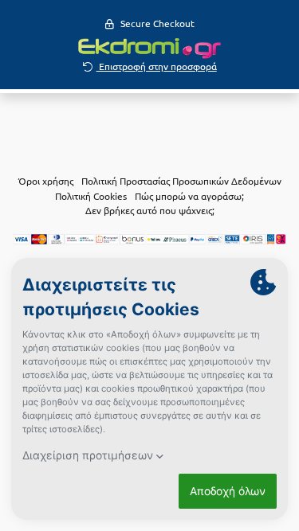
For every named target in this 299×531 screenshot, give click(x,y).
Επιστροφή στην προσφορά (156, 66)
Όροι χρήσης (45, 180)
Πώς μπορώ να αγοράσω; (189, 195)
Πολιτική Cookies (91, 195)
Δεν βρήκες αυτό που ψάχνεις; (149, 210)
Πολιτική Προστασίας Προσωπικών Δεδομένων (181, 180)
